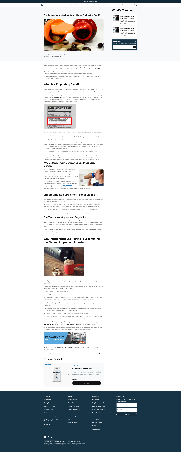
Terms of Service (72, 422)
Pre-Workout (90, 5)
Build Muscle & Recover (80, 5)
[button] (66, 5)
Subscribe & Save (48, 409)
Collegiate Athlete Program (51, 416)
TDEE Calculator (96, 419)
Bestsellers (66, 5)
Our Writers (71, 419)
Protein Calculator (97, 412)
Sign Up (127, 414)
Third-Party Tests (72, 399)
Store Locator (95, 399)
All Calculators (96, 429)
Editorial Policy (72, 416)
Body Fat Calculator (97, 422)
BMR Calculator (96, 426)
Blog (69, 412)
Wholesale (46, 412)
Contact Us (47, 424)
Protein (71, 5)
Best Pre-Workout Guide (98, 406)
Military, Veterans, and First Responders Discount (51, 420)
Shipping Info (47, 399)
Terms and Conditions (49, 406)
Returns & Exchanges (73, 406)
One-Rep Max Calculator (98, 409)
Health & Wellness (109, 5)
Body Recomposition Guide (99, 403)
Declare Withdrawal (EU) (74, 409)
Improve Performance (99, 5)
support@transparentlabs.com (50, 440)
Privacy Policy (47, 403)
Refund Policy (71, 403)
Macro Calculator (96, 416)
